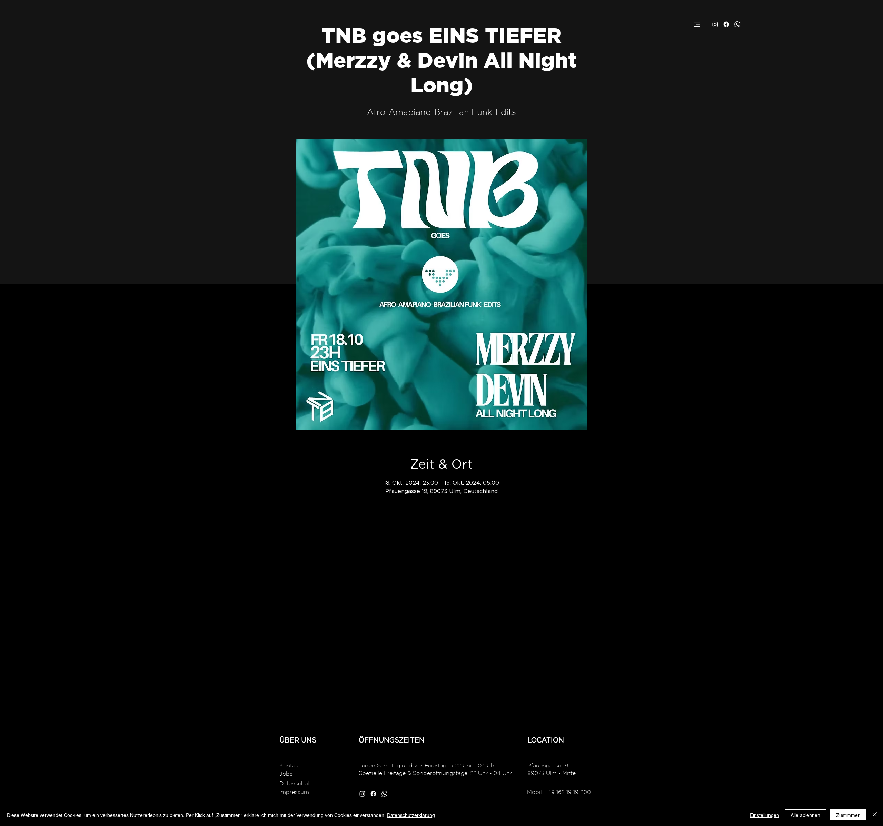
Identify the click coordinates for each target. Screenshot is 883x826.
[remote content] (441, 619)
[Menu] (696, 24)
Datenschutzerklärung (411, 815)
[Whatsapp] (737, 24)
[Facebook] (726, 24)
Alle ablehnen (805, 815)
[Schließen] (875, 814)
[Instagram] (715, 24)
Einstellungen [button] (764, 815)
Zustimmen (848, 815)
